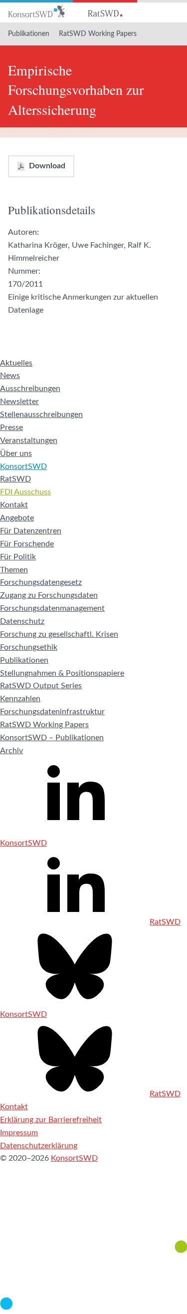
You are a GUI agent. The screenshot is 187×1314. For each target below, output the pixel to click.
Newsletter (19, 402)
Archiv (11, 751)
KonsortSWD (23, 466)
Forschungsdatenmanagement (52, 608)
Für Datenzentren (30, 531)
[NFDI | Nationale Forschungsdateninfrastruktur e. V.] (93, 1307)
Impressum (19, 1133)
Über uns (16, 453)
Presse (11, 428)
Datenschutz (22, 621)
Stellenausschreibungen (41, 415)
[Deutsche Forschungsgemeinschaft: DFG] (93, 1215)
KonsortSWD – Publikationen (52, 738)
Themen (14, 570)
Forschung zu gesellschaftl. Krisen (59, 634)
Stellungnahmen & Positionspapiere (62, 673)
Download (47, 166)
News (10, 376)
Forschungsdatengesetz (41, 582)
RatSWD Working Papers (98, 33)
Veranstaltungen (28, 440)
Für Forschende (27, 544)
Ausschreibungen (30, 389)
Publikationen (28, 33)
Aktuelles (16, 363)
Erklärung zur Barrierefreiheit (51, 1120)
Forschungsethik (28, 647)
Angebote (17, 518)
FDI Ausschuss (25, 492)
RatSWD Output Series (41, 686)
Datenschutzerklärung (38, 1146)
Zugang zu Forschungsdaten (49, 595)
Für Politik (18, 557)
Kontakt (14, 505)
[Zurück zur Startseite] (36, 11)
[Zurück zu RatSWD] (105, 11)
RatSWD (15, 479)
